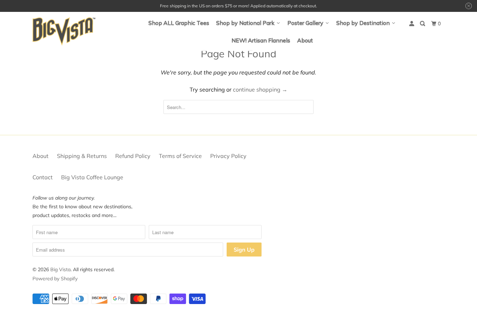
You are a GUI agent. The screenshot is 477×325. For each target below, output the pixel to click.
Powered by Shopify (55, 278)
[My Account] (412, 23)
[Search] (423, 23)
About (40, 155)
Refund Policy (133, 155)
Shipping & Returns (82, 155)
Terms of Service (180, 155)
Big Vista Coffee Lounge (92, 177)
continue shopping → (260, 89)
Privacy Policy (228, 155)
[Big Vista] (63, 31)
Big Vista (60, 269)
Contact (42, 177)
